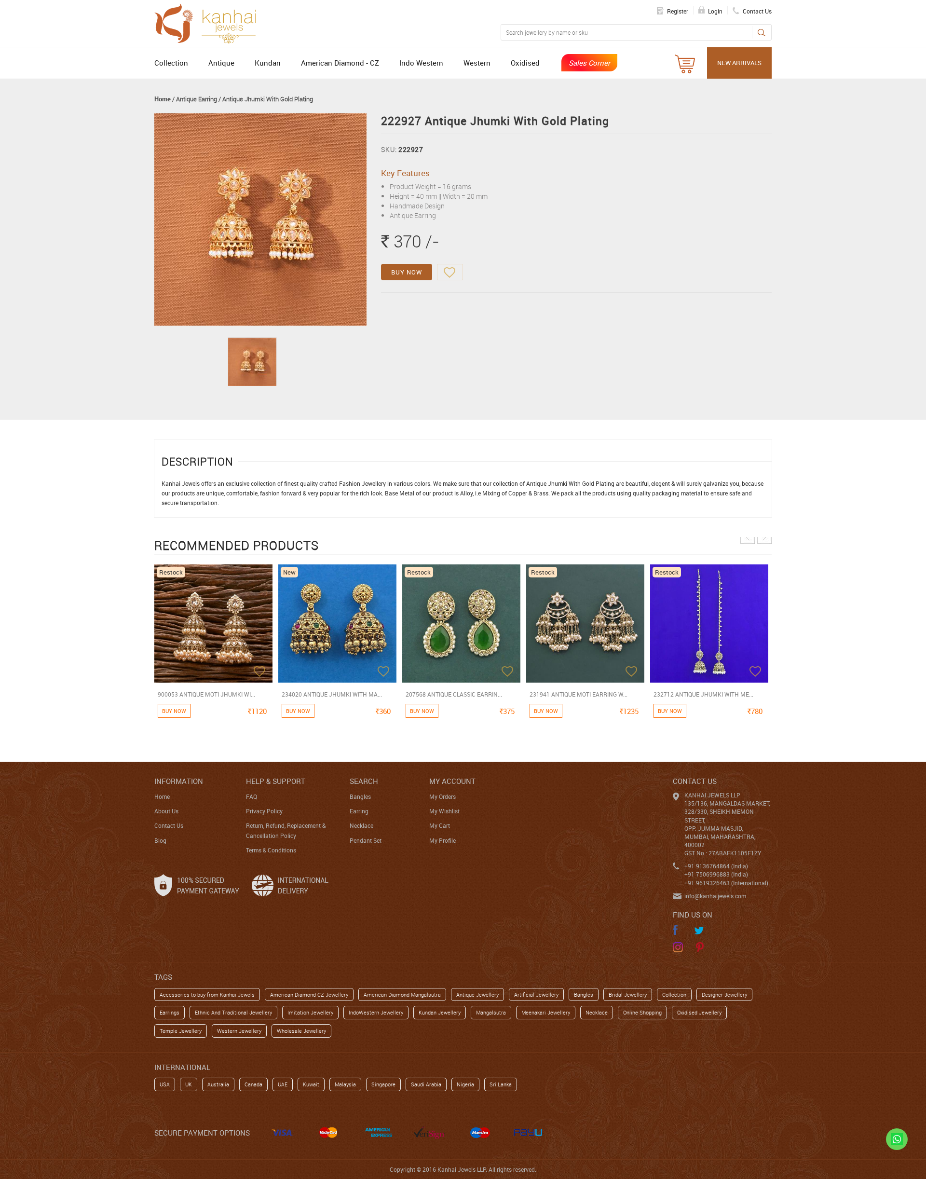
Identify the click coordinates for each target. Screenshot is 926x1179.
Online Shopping (642, 1012)
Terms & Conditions (271, 850)
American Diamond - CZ (340, 63)
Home (162, 99)
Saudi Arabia (426, 1084)
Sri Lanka (501, 1084)
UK (188, 1084)
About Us (166, 811)
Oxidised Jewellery (699, 1012)
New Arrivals (739, 62)
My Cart (439, 825)
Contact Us (168, 825)
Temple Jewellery (181, 1030)
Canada (253, 1084)
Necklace (361, 825)
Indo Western (421, 63)
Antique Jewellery (477, 994)
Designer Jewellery (724, 994)
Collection (171, 63)
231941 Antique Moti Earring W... (578, 694)
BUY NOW (406, 272)
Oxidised (525, 63)
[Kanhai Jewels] (209, 22)
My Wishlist (444, 811)
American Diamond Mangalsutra (402, 994)
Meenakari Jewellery (545, 1012)
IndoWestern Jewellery (376, 1012)
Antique (221, 63)
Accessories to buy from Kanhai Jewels (207, 994)
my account (452, 781)
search (364, 781)
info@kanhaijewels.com (715, 896)
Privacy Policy (264, 811)
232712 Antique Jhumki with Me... (703, 694)
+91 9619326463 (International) (726, 883)
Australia (218, 1084)
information (178, 781)
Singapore (383, 1084)
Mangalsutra (491, 1012)
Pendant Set (365, 840)
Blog (160, 840)
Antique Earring (196, 99)
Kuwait (311, 1084)
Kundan (268, 63)
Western (476, 63)
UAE (282, 1084)
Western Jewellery (239, 1030)
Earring (359, 811)
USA (165, 1084)
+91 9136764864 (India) (716, 866)
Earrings (169, 1012)
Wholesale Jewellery (301, 1030)
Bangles (360, 796)
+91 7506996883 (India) (716, 874)
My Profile (442, 840)
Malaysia (345, 1084)
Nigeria (465, 1084)
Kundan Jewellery (440, 1012)
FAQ (251, 796)
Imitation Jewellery (310, 1012)
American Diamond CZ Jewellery (309, 994)
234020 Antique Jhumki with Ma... (332, 694)
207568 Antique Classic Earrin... (454, 694)
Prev (747, 536)
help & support (275, 781)
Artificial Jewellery (536, 994)
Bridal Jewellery (628, 994)
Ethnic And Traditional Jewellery (233, 1012)
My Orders (442, 796)
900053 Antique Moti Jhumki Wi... (206, 694)
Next (764, 536)
